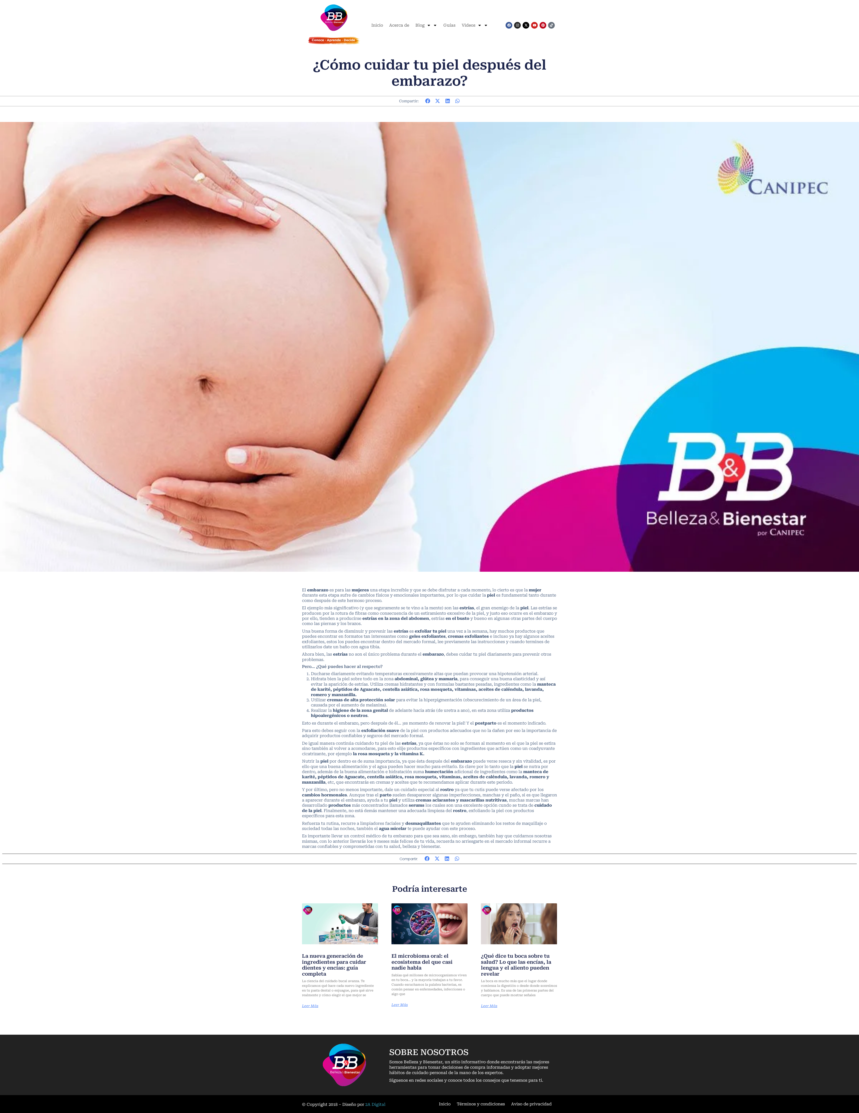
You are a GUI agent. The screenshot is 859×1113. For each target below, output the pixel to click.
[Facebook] (509, 25)
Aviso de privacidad (531, 1104)
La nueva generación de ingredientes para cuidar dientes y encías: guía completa (334, 965)
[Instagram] (517, 25)
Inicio (377, 25)
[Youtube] (534, 25)
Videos (468, 25)
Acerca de (399, 25)
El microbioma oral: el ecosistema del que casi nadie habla (422, 962)
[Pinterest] (543, 25)
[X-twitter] (526, 25)
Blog (420, 25)
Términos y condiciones (481, 1104)
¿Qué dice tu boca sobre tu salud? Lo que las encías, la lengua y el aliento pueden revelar (516, 965)
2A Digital (375, 1104)
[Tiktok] (551, 25)
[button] (427, 101)
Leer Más (310, 1006)
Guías (449, 25)
